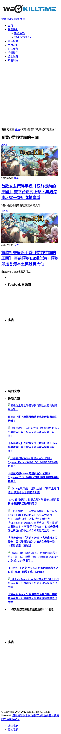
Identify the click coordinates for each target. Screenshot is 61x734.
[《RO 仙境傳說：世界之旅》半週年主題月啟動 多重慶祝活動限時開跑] (34, 492)
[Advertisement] (30, 95)
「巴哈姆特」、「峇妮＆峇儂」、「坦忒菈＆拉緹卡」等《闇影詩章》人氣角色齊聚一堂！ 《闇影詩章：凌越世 (32, 541)
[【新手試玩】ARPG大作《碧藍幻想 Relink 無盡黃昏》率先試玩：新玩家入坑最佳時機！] (34, 436)
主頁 (10, 25)
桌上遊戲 (13, 56)
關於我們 (13, 729)
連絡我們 (13, 725)
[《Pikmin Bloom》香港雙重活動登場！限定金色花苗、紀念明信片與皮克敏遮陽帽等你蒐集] (34, 587)
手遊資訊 (13, 45)
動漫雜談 (19, 33)
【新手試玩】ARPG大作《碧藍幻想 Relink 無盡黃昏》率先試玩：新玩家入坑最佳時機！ (32, 447)
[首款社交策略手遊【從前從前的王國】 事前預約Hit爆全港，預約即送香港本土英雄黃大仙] (29, 241)
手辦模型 (13, 52)
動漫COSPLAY (23, 37)
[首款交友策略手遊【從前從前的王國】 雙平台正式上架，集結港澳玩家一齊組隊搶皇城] (29, 175)
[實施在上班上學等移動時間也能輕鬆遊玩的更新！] (34, 409)
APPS (4, 144)
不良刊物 (13, 60)
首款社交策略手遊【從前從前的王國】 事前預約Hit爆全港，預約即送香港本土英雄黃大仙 (30, 258)
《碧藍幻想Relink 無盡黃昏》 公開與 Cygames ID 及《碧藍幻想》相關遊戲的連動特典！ (33, 477)
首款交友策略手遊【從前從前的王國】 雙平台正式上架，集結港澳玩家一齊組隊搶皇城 (29, 192)
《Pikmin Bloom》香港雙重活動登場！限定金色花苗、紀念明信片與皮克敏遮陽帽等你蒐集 (32, 598)
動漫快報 (13, 29)
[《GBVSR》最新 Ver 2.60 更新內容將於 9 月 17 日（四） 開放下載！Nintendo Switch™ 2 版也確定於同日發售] (34, 560)
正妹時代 (13, 48)
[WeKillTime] (29, 15)
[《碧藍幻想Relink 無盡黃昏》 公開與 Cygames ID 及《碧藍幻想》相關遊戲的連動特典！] (34, 466)
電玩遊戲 (13, 41)
